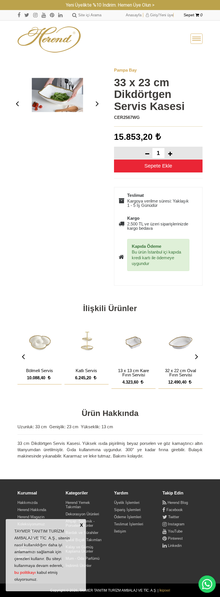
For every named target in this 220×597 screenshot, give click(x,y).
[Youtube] (44, 15)
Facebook (174, 510)
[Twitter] (26, 15)
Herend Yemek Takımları (78, 504)
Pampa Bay (125, 70)
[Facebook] (18, 15)
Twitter (173, 517)
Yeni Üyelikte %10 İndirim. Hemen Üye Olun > (110, 5)
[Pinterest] (52, 15)
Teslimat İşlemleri (128, 524)
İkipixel (164, 590)
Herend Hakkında (31, 510)
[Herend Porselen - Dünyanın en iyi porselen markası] (49, 40)
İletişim (120, 531)
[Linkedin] (60, 15)
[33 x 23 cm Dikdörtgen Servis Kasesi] (57, 95)
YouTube (174, 531)
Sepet (193, 15)
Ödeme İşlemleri (127, 517)
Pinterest (175, 538)
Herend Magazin (30, 517)
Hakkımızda (27, 502)
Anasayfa (134, 15)
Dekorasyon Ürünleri (82, 514)
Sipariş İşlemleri (127, 510)
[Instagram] (35, 15)
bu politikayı (25, 572)
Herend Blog (177, 502)
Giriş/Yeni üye (161, 15)
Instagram (175, 524)
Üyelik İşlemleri (127, 502)
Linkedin (174, 545)
